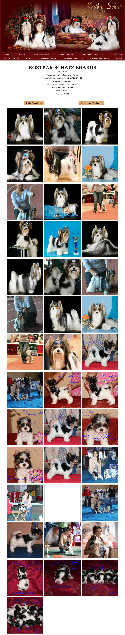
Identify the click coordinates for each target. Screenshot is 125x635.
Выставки (29, 58)
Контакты (118, 58)
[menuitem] (6, 54)
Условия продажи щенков (99, 58)
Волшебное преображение (93, 54)
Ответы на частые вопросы (72, 58)
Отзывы (22, 54)
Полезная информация (47, 58)
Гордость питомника (11, 58)
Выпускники (117, 54)
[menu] (62, 56)
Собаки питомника (65, 54)
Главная (6, 54)
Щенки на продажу (41, 54)
